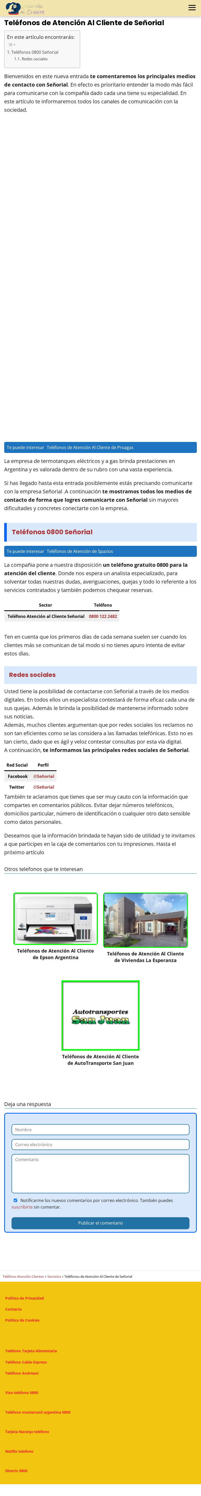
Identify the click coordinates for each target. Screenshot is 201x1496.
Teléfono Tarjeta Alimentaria (31, 1350)
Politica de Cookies (22, 1320)
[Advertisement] (100, 198)
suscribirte (22, 1207)
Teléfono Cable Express (26, 1362)
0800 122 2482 (103, 616)
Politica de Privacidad (24, 1298)
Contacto (13, 1309)
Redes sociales (35, 59)
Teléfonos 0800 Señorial (34, 52)
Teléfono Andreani (21, 1373)
